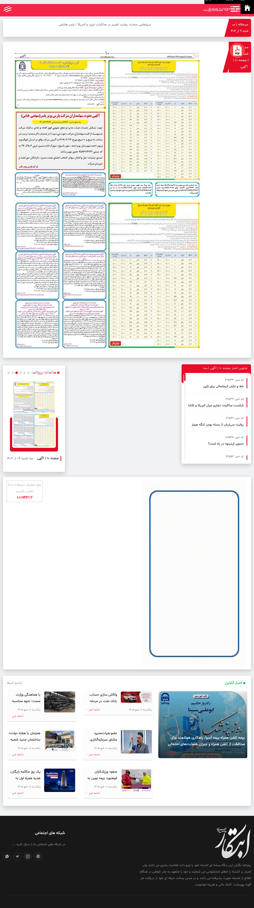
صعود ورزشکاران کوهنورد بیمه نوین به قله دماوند (102, 778)
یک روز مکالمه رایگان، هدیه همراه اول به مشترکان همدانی (25, 778)
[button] (9, 373)
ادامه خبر (170, 752)
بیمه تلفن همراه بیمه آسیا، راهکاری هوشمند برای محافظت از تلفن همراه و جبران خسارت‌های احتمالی (206, 741)
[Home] (247, 9)
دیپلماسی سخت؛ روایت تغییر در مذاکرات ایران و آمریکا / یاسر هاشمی (105, 24)
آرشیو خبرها (14, 683)
